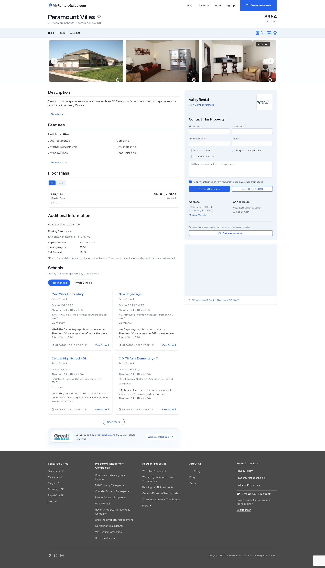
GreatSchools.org (105, 434)
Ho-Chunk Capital (105, 538)
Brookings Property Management (114, 520)
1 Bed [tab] (60, 182)
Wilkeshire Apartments (154, 471)
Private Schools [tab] (83, 282)
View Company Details (201, 104)
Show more (113, 421)
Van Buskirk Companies (108, 532)
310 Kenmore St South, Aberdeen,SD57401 (215, 300)
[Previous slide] (54, 61)
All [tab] (52, 182)
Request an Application (249, 150)
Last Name (239, 126)
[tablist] (57, 183)
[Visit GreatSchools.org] (62, 436)
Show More (57, 114)
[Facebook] (49, 555)
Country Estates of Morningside (160, 493)
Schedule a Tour (202, 150)
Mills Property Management (110, 485)
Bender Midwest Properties (110, 497)
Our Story (203, 5)
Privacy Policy (245, 471)
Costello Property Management (113, 491)
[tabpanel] (113, 199)
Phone (236, 138)
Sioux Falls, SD (56, 471)
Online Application (232, 233)
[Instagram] (62, 555)
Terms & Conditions (248, 463)
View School (102, 345)
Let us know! (244, 510)
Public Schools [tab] (59, 282)
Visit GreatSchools (158, 436)
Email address (198, 138)
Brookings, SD (56, 489)
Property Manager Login (251, 478)
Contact (194, 483)
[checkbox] (190, 150)
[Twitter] (56, 555)
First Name (196, 126)
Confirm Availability (203, 156)
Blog (189, 5)
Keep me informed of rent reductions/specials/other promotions (228, 181)
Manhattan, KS (56, 477)
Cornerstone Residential (109, 526)
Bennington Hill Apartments (157, 487)
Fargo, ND (53, 483)
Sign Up (230, 5)
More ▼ (52, 501)
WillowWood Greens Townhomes (161, 499)
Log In (217, 5)
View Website (199, 215)
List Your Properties (248, 485)
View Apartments (261, 5)
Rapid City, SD (56, 495)
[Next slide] (270, 61)
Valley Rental (102, 503)
